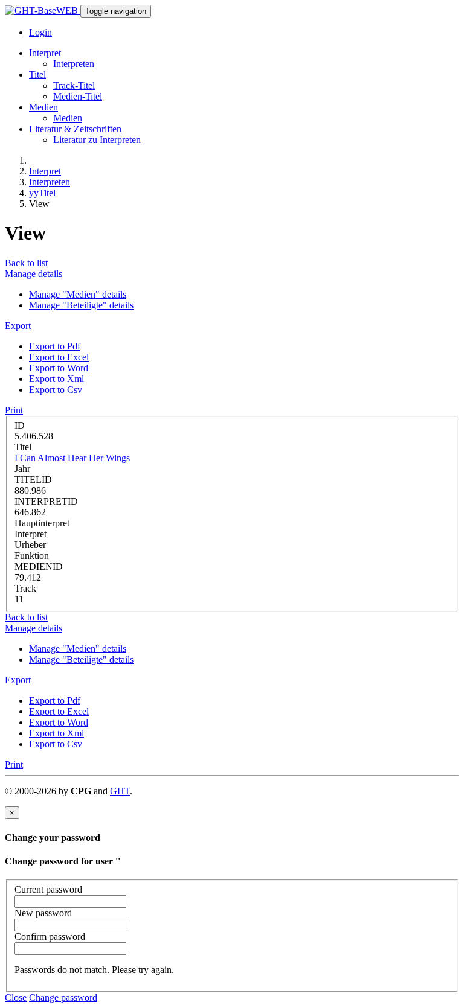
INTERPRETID (46, 501)
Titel (22, 447)
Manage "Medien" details (77, 294)
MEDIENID (38, 566)
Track (25, 588)
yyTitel (42, 193)
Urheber (30, 545)
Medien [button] (43, 107)
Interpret (45, 171)
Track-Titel (74, 85)
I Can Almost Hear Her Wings (72, 458)
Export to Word (58, 368)
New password (43, 913)
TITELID (33, 479)
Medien (67, 118)
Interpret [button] (45, 53)
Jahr (22, 469)
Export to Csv (55, 389)
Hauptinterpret (41, 523)
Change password (63, 997)
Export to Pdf (54, 346)
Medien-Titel (77, 96)
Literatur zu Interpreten (97, 140)
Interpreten (73, 64)
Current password (48, 889)
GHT (120, 791)
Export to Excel (59, 357)
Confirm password (49, 936)
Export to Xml (56, 379)
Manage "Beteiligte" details (81, 305)
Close (16, 997)
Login (40, 32)
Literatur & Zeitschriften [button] (75, 129)
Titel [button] (37, 74)
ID (19, 425)
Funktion (31, 555)
